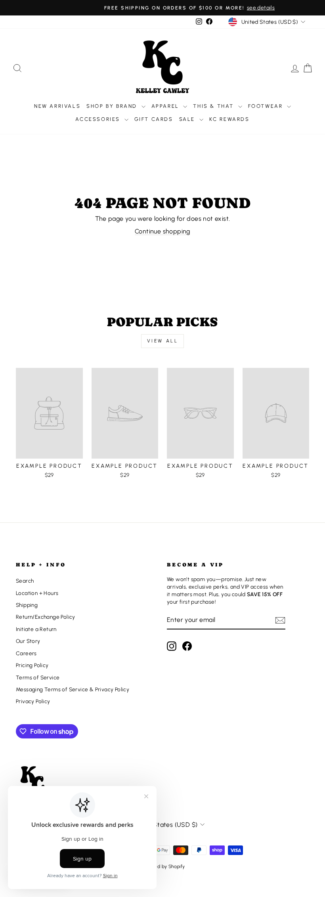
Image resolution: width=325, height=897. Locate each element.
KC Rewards (229, 119)
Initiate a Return (36, 629)
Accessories (98, 119)
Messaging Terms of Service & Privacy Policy (72, 689)
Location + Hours (37, 593)
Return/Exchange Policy (45, 617)
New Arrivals (57, 106)
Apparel (166, 106)
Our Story (28, 641)
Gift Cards (153, 119)
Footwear (266, 106)
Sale (188, 119)
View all (162, 341)
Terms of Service (37, 677)
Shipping (27, 605)
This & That (214, 106)
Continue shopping (162, 231)
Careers (26, 653)
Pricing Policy (32, 665)
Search (25, 581)
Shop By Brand (112, 106)
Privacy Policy (33, 701)
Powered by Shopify (162, 866)
